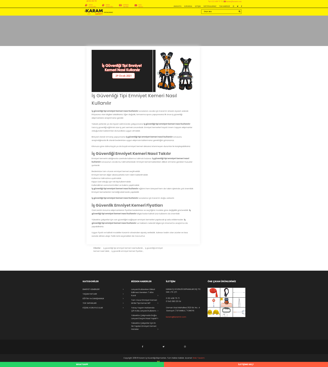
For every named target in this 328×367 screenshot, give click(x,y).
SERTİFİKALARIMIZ (209, 6)
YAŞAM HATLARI (90, 294)
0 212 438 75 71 (173, 298)
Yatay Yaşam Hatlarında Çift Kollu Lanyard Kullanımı (143, 309)
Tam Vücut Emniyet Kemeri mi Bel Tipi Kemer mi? (144, 301)
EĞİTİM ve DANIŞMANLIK (93, 298)
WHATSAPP (82, 364)
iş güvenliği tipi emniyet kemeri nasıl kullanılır (123, 248)
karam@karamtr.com (176, 317)
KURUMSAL (188, 6)
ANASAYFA (177, 6)
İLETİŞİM (198, 6)
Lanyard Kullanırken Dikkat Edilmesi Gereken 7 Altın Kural (143, 292)
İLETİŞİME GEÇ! (246, 364)
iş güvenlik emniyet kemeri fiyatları (126, 251)
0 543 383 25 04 (173, 301)
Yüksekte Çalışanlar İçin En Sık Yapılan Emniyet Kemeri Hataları (143, 326)
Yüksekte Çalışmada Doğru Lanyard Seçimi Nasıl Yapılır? (144, 317)
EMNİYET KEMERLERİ (91, 289)
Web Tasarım (199, 358)
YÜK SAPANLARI (89, 303)
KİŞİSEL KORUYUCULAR (93, 307)
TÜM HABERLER (224, 6)
